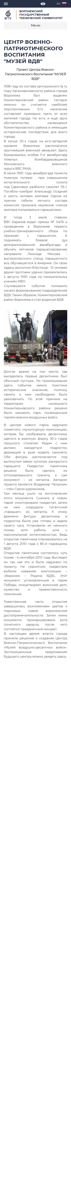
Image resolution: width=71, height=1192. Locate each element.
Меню (35, 25)
